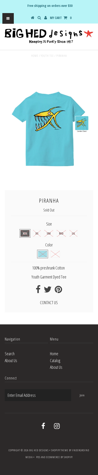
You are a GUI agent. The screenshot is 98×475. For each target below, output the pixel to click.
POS (38, 457)
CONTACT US (49, 302)
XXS (25, 233)
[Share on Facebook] (38, 291)
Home (34, 56)
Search (10, 353)
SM (49, 233)
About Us (11, 360)
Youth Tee (47, 56)
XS (36, 233)
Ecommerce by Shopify (59, 457)
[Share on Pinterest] (58, 291)
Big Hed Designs (39, 450)
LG (73, 233)
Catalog (55, 360)
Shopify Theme (59, 450)
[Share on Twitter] (48, 291)
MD (61, 233)
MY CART (60, 17)
